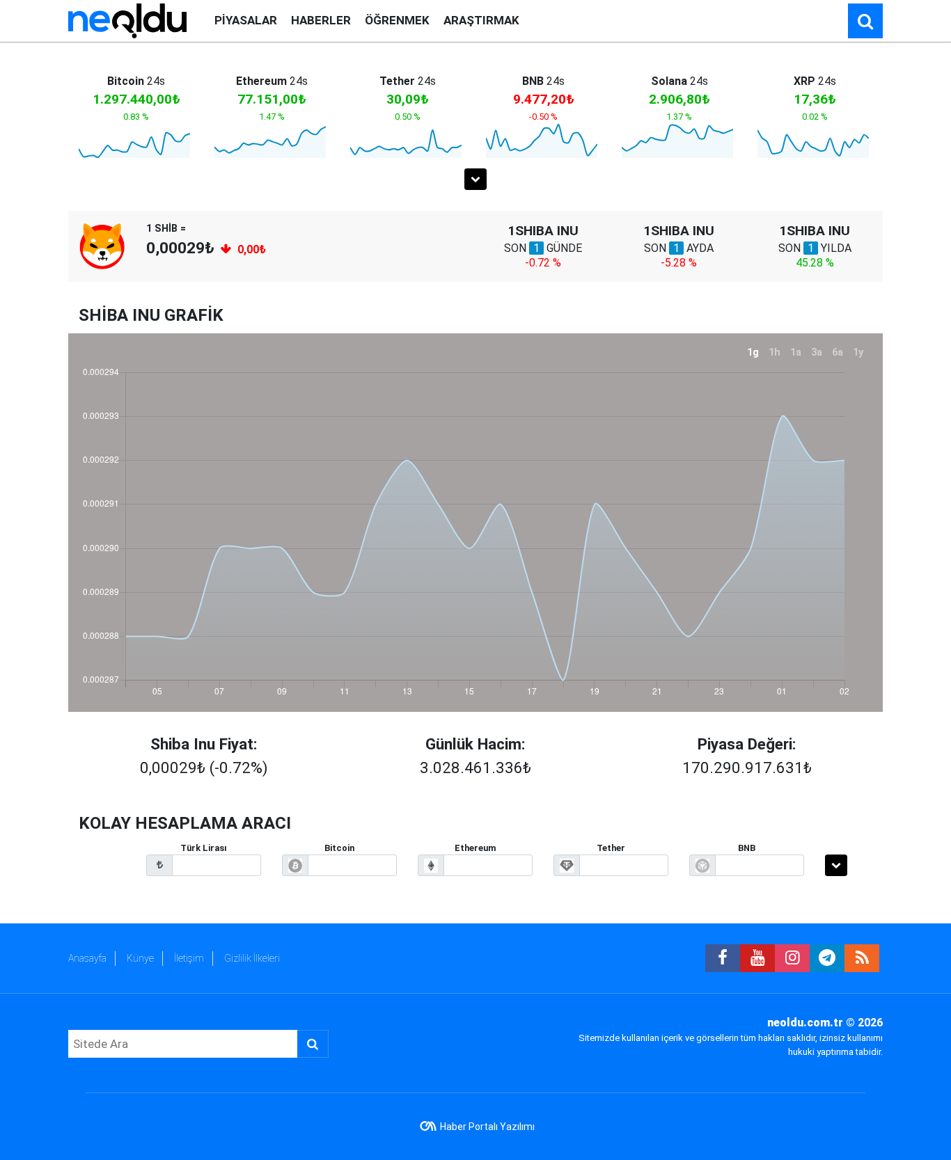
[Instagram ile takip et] (792, 958)
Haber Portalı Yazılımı (487, 1126)
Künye (140, 958)
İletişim (189, 958)
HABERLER (321, 20)
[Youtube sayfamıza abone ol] (757, 958)
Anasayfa (87, 958)
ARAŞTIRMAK (481, 20)
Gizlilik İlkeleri (252, 958)
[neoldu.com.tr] (127, 19)
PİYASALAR (245, 20)
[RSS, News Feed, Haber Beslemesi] (861, 958)
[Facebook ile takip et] (722, 958)
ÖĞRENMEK (397, 20)
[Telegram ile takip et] (827, 958)
